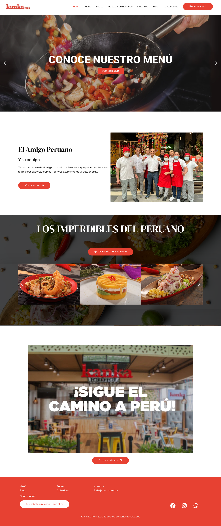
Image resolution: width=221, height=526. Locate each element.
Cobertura (63, 490)
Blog (155, 6)
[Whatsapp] (195, 505)
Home (76, 6)
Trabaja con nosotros (120, 6)
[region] (110, 63)
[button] (110, 63)
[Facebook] (172, 505)
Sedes (99, 6)
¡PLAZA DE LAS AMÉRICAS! (110, 63)
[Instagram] (184, 505)
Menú (88, 6)
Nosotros (142, 6)
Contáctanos (170, 6)
